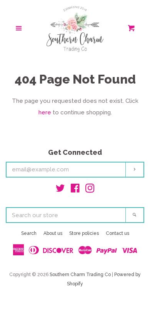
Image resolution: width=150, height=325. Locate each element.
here (44, 112)
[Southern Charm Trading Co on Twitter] (60, 189)
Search (29, 233)
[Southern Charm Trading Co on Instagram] (90, 189)
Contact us (117, 233)
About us (52, 233)
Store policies (84, 233)
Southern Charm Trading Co (80, 274)
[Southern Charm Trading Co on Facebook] (75, 189)
